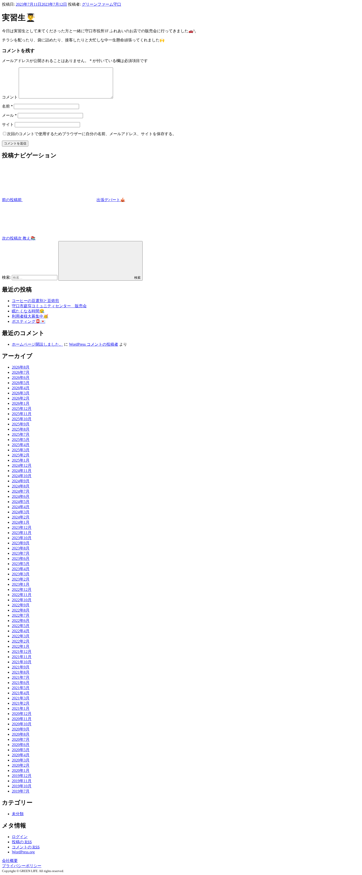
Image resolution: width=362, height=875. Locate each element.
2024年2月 (21, 517)
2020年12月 (22, 714)
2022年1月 (21, 646)
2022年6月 (21, 620)
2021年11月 (22, 657)
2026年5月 (21, 383)
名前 (7, 106)
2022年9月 (21, 605)
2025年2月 (21, 455)
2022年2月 (21, 641)
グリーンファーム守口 (101, 4)
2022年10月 (22, 600)
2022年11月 (22, 595)
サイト (8, 124)
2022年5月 (21, 626)
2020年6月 (21, 745)
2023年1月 (21, 584)
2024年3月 (21, 512)
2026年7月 (21, 372)
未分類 (18, 814)
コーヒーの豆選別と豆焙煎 (35, 301)
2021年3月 (21, 698)
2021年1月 (21, 708)
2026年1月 (21, 403)
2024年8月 (21, 486)
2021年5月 (21, 688)
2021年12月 (22, 651)
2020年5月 (21, 750)
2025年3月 (21, 450)
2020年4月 (21, 755)
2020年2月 (21, 765)
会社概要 (10, 861)
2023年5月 (21, 564)
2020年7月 (21, 739)
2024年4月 (21, 507)
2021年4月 (21, 693)
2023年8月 (21, 548)
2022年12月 (22, 589)
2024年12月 (22, 465)
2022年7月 (21, 615)
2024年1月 (21, 522)
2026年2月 (21, 398)
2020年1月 (21, 770)
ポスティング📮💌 (28, 321)
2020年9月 (21, 729)
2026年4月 (21, 388)
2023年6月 (21, 558)
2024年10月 (22, 476)
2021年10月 (22, 662)
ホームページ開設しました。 (37, 344)
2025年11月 (22, 414)
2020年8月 (21, 734)
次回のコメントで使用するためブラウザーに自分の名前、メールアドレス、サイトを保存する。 (91, 134)
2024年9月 (21, 481)
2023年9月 (21, 543)
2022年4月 (21, 631)
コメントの (26, 847)
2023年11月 (22, 533)
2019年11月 (22, 781)
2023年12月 (22, 527)
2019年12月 (22, 776)
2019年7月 (21, 791)
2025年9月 (21, 424)
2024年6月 (21, 496)
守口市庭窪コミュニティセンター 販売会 (49, 306)
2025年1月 (21, 460)
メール (9, 115)
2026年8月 (21, 367)
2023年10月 (22, 538)
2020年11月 (22, 719)
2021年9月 (21, 667)
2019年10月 (22, 786)
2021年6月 (21, 683)
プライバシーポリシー (21, 866)
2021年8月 (21, 672)
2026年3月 (21, 393)
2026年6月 (21, 377)
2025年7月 (21, 434)
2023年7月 (21, 553)
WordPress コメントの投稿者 (93, 344)
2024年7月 (21, 491)
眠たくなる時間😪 (28, 311)
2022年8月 (21, 610)
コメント (10, 97)
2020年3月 (21, 760)
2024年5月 (21, 502)
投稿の (22, 842)
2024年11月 (22, 471)
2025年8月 (21, 429)
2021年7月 (21, 677)
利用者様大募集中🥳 (30, 316)
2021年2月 (21, 703)
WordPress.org (23, 852)
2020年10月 (22, 724)
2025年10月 (22, 419)
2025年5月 (21, 440)
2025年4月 (21, 445)
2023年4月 (21, 569)
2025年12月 (22, 408)
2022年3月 (21, 636)
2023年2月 (21, 579)
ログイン (20, 837)
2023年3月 (21, 574)
